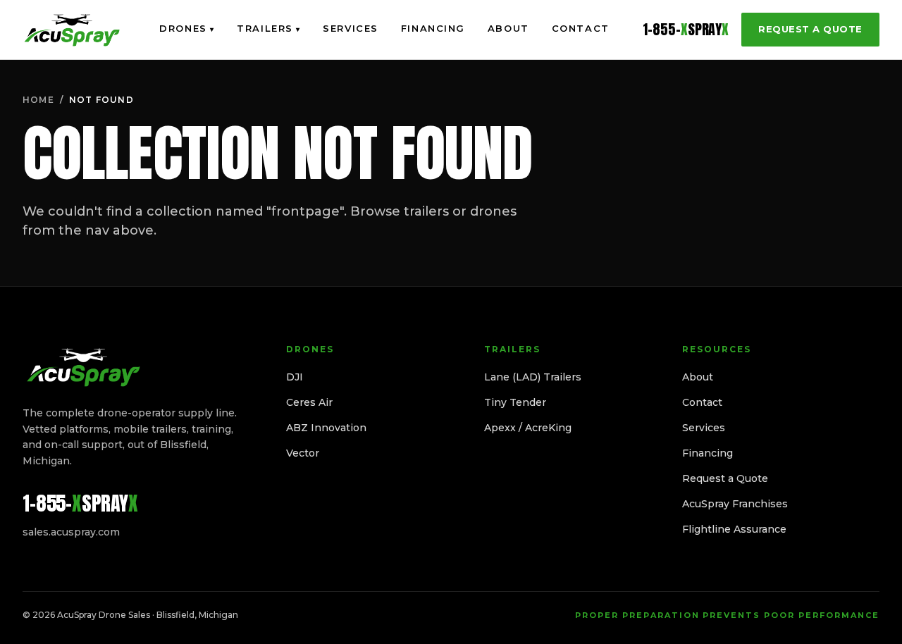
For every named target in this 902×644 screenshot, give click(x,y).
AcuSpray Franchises (735, 503)
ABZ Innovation (326, 427)
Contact (581, 28)
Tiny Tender (515, 402)
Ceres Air (309, 402)
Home (38, 99)
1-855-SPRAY (686, 29)
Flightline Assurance (734, 529)
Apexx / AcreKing (528, 427)
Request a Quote (810, 29)
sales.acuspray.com (71, 532)
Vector (302, 453)
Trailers (268, 28)
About (508, 28)
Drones (186, 28)
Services (350, 28)
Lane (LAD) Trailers (532, 377)
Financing (433, 28)
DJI (294, 377)
